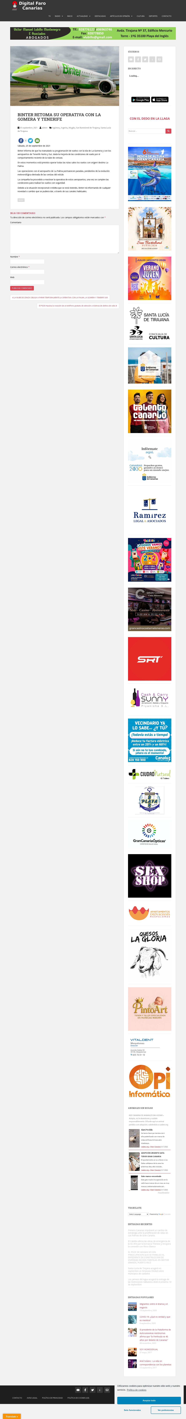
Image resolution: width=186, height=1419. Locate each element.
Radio (57, 16)
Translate (167, 1214)
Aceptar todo (149, 1400)
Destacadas (100, 16)
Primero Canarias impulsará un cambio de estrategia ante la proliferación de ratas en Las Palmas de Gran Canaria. (148, 1233)
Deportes (153, 16)
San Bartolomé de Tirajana (88, 127)
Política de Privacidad (52, 1398)
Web (12, 277)
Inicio (70, 16)
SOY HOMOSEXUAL (149, 1349)
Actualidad (82, 16)
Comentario (15, 222)
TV (50, 16)
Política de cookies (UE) (78, 1398)
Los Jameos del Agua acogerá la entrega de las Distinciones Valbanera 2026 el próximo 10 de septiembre (149, 1282)
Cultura (141, 16)
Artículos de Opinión (120, 16)
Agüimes (56, 127)
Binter (21, 200)
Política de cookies (136, 1390)
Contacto (166, 16)
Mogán (72, 127)
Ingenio (64, 127)
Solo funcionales (132, 1410)
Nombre (15, 256)
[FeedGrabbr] (149, 1193)
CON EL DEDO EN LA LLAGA (150, 118)
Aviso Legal (32, 1398)
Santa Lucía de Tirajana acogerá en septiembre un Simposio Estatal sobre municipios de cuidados (146, 1271)
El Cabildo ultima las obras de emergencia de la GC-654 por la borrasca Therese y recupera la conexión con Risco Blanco (149, 1244)
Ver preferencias (166, 1410)
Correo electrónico (19, 267)
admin (44, 127)
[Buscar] (168, 131)
